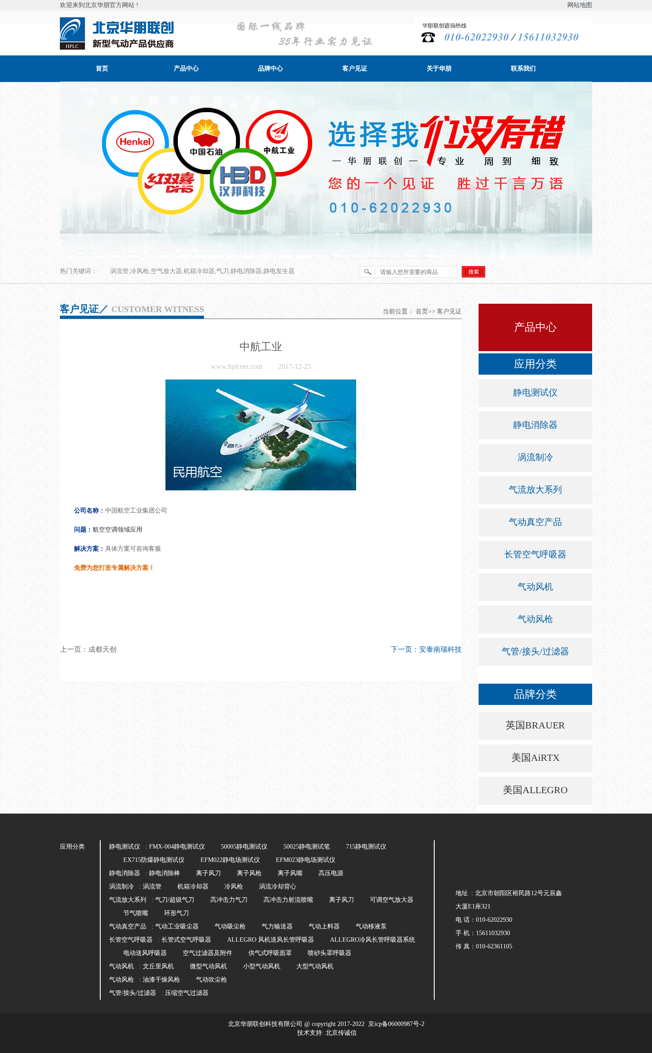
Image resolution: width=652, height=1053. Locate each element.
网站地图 (579, 5)
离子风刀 (208, 873)
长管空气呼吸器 (535, 554)
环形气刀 (176, 913)
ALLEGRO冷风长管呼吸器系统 (372, 939)
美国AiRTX (535, 757)
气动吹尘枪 (211, 979)
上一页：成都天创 (88, 649)
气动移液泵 (371, 926)
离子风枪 (249, 873)
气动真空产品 (535, 522)
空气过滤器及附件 (207, 953)
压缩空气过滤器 (186, 993)
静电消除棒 (164, 873)
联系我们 (523, 68)
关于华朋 (439, 68)
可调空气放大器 (391, 899)
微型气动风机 (208, 966)
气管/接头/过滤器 (535, 651)
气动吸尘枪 (230, 926)
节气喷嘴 (135, 913)
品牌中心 (270, 68)
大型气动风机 (315, 966)
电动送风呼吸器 (145, 953)
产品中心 (186, 68)
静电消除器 (535, 425)
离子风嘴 (290, 873)
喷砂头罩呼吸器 (329, 953)
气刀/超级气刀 (174, 899)
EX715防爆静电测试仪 (154, 860)
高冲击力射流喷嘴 (288, 899)
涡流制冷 (535, 457)
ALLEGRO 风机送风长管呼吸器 (270, 939)
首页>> (425, 311)
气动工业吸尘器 (177, 926)
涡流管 (152, 886)
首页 (102, 68)
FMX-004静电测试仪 (177, 846)
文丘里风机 (158, 966)
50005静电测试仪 (244, 846)
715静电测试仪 (366, 846)
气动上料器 (324, 926)
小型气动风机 (261, 966)
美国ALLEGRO (535, 789)
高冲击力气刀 (228, 899)
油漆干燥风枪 (161, 979)
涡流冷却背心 (277, 886)
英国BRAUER (535, 725)
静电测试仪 (535, 392)
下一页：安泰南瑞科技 (426, 649)
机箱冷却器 (192, 886)
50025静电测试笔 (306, 846)
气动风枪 (535, 619)
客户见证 (354, 68)
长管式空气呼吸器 (186, 939)
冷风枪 (233, 886)
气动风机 (535, 586)
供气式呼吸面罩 (270, 953)
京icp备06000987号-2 (396, 1024)
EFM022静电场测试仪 (230, 860)
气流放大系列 (535, 489)
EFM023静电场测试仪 (305, 860)
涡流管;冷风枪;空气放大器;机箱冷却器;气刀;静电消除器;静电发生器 (202, 271)
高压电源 (330, 873)
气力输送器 (277, 926)
